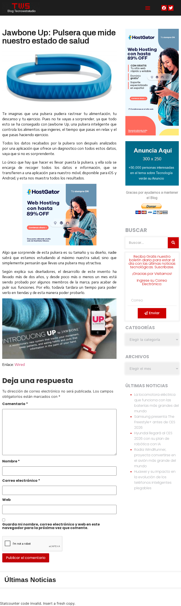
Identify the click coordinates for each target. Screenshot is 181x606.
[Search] (173, 242)
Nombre (11, 462)
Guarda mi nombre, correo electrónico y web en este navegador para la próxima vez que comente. (51, 526)
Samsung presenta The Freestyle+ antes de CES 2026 (154, 422)
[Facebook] (164, 8)
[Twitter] (170, 8)
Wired (20, 364)
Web (6, 500)
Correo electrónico (21, 481)
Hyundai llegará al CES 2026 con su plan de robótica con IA (153, 439)
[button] (148, 8)
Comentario (15, 404)
